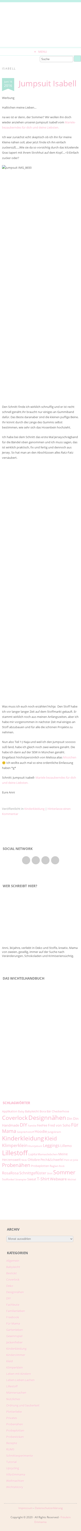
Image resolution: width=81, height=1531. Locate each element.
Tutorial (11, 1462)
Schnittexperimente (19, 1456)
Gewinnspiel (14, 1336)
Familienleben (15, 1311)
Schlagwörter (16, 1103)
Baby (21, 1111)
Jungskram (54, 1132)
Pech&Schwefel (51, 1160)
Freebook (12, 1317)
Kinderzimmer (15, 1355)
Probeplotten (40, 1166)
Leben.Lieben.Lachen (20, 1380)
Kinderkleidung (34, 809)
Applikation (9, 1111)
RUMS (10, 1449)
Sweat (31, 1179)
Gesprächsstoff (25, 1132)
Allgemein (12, 1261)
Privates (11, 1418)
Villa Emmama (15, 1474)
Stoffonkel (8, 1179)
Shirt (49, 1173)
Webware (58, 1179)
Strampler (21, 1179)
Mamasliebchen (48, 1154)
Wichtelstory (14, 1487)
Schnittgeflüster (32, 1173)
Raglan (54, 1166)
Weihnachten (15, 1481)
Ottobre (34, 1159)
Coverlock (15, 1117)
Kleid (51, 1138)
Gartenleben (14, 1330)
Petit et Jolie (71, 1160)
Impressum (25, 1508)
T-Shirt (43, 1179)
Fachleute (12, 1305)
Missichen (69, 757)
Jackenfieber (14, 1342)
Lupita (32, 1154)
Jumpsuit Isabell (47, 83)
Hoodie (41, 1131)
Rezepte (11, 1443)
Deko (9, 1286)
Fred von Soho (59, 1125)
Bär (49, 1111)
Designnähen (47, 1117)
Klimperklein (15, 1145)
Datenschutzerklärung (49, 1508)
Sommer (64, 1172)
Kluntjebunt (35, 1146)
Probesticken (15, 1437)
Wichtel (72, 1179)
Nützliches (13, 1399)
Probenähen (16, 1165)
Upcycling (12, 1468)
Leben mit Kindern (18, 1374)
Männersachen (16, 1393)
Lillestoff (15, 1152)
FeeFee (42, 1125)
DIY (23, 1125)
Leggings (51, 1145)
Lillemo (66, 1145)
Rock (62, 1166)
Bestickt (11, 1273)
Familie (32, 1125)
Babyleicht (32, 1111)
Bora (43, 1111)
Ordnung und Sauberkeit (23, 1405)
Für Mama (13, 1323)
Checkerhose (60, 1111)
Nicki (24, 1160)
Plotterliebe (14, 1412)
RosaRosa (10, 1172)
